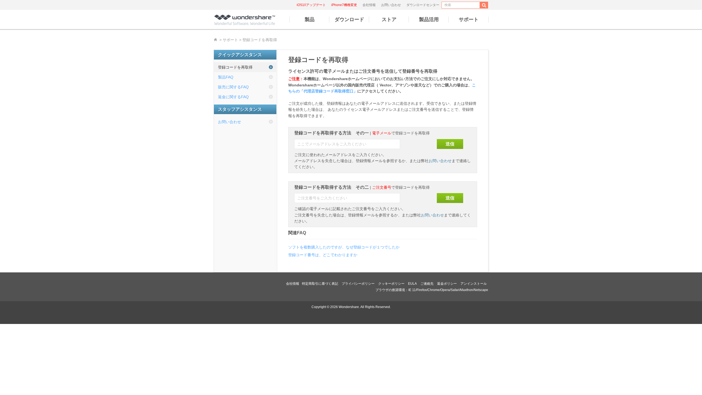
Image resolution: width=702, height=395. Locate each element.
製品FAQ (225, 77)
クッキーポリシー (391, 284)
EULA (412, 284)
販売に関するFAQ (233, 87)
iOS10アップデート (311, 5)
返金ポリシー (447, 284)
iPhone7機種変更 (344, 5)
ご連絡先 (427, 284)
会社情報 (369, 5)
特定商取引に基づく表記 (320, 284)
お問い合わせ (391, 5)
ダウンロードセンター (422, 5)
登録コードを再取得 (235, 67)
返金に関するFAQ (233, 97)
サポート (230, 40)
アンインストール (473, 284)
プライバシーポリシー (358, 284)
